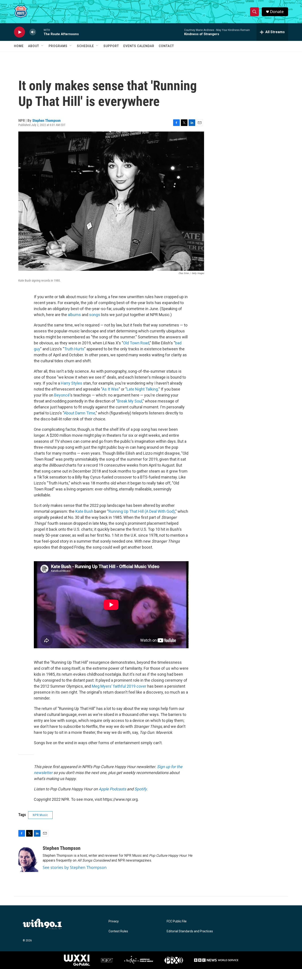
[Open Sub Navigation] (42, 46)
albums (74, 314)
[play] (19, 32)
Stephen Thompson (46, 120)
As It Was (110, 389)
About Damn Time (79, 413)
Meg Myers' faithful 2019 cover (119, 686)
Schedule (85, 46)
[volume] (32, 32)
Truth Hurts (74, 349)
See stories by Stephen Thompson (75, 867)
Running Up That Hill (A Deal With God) (142, 511)
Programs (58, 46)
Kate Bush (84, 511)
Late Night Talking (142, 389)
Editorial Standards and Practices (190, 931)
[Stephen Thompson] (28, 858)
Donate (277, 11)
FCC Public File (177, 921)
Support (111, 46)
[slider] (39, 32)
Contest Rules (118, 931)
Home (19, 46)
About (33, 46)
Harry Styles (71, 383)
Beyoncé (62, 395)
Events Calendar (138, 46)
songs (94, 314)
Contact (166, 46)
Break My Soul (129, 401)
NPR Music (40, 815)
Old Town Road (136, 343)
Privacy (114, 921)
